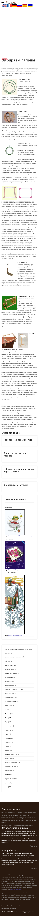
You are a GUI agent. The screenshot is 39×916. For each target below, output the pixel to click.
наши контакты (16, 889)
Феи (20, 536)
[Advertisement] (19, 28)
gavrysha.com (29, 912)
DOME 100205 (9, 539)
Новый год (28, 536)
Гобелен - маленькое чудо (18, 439)
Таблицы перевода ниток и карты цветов (19, 470)
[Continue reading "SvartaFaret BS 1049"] (19, 604)
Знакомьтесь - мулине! (16, 484)
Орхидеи (19, 570)
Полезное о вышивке (8, 65)
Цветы (10, 570)
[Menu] (3, 2)
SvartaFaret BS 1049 (10, 573)
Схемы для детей (13, 536)
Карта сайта (6, 906)
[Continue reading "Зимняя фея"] (19, 522)
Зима (23, 536)
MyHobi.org (18, 899)
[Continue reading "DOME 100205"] (19, 555)
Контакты (14, 906)
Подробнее (34, 846)
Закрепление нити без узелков (16, 454)
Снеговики (18, 635)
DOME (14, 570)
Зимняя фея (8, 507)
